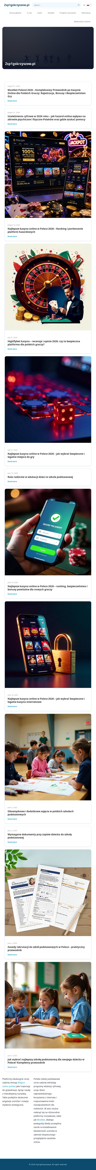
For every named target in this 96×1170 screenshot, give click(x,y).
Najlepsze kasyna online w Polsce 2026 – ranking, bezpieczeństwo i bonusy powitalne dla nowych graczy (47, 588)
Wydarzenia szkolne (82, 21)
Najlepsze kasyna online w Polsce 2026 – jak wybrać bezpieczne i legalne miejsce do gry (46, 455)
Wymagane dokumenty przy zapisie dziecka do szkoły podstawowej (40, 836)
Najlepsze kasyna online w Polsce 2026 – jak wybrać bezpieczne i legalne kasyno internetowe (46, 700)
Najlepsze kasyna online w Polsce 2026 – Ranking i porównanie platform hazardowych (45, 230)
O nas (29, 13)
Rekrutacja (86, 13)
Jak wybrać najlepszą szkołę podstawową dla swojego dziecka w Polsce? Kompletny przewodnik (46, 1061)
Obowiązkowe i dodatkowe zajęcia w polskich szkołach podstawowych (41, 813)
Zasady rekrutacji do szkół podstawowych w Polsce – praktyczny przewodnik (46, 948)
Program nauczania (68, 13)
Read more (12, 101)
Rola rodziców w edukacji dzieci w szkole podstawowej (40, 477)
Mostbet (41, 1119)
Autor (39, 13)
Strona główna (15, 13)
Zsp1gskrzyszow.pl (16, 5)
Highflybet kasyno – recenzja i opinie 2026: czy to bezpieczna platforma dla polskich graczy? (44, 343)
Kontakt (51, 13)
